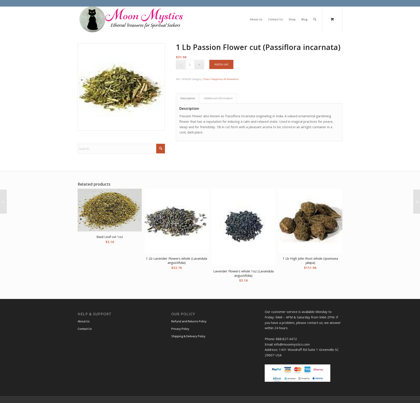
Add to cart (221, 64)
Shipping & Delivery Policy (188, 336)
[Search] (314, 19)
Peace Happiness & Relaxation (221, 79)
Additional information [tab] (218, 98)
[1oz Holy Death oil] (3, 202)
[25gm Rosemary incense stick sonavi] (416, 202)
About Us (84, 321)
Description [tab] (187, 98)
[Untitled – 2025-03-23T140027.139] (131, 19)
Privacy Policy (180, 329)
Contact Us (85, 329)
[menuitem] (256, 19)
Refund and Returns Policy (188, 321)
